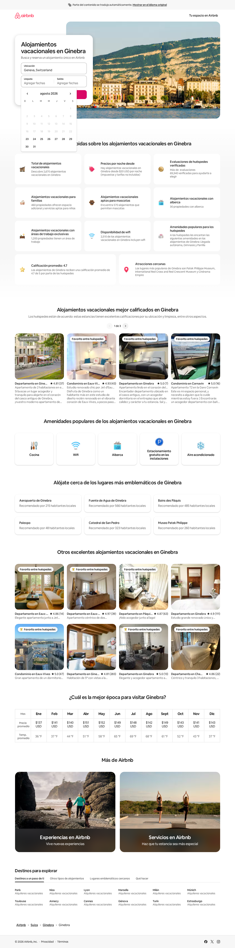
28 (63, 139)
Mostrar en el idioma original (150, 5)
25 (41, 139)
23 (27, 139)
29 (70, 139)
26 (48, 139)
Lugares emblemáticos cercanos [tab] (110, 878)
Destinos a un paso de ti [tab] (29, 878)
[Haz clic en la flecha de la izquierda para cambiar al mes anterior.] (27, 94)
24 (34, 139)
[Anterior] (110, 326)
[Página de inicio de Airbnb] (24, 15)
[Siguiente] (125, 326)
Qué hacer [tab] (142, 878)
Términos (62, 941)
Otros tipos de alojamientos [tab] (67, 878)
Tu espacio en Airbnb (203, 15)
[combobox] (54, 70)
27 (56, 139)
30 (27, 146)
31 (34, 146)
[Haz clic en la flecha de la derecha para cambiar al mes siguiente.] (70, 94)
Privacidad (47, 941)
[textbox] (37, 83)
